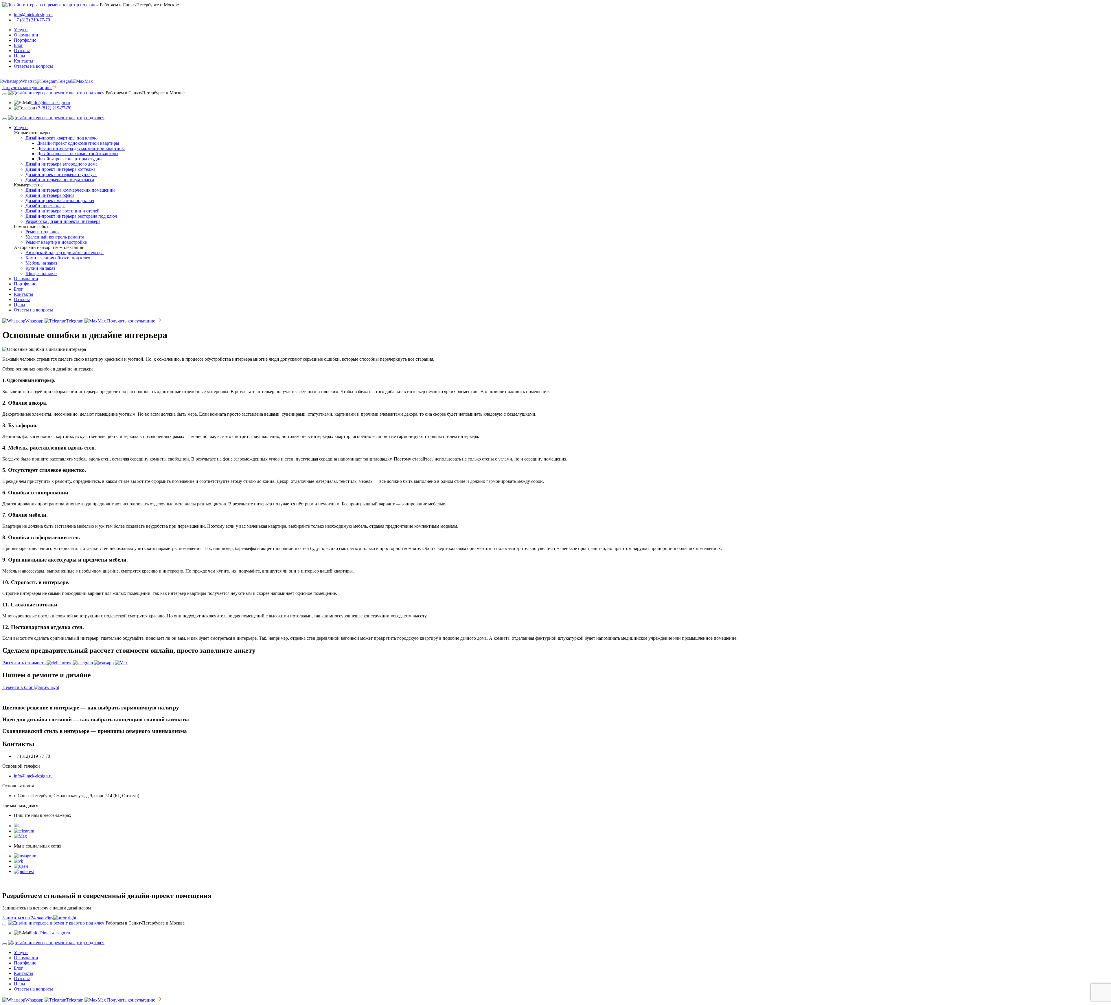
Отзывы (22, 50)
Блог (18, 45)
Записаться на (27, 917)
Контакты (23, 60)
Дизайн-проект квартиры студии (69, 158)
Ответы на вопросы (33, 66)
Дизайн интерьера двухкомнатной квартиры (81, 148)
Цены (19, 55)
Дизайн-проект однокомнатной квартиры (78, 143)
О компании (26, 34)
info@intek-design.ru (33, 14)
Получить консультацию (27, 87)
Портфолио (25, 40)
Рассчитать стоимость (24, 662)
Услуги (21, 29)
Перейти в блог (18, 687)
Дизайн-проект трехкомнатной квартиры (77, 153)
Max (88, 81)
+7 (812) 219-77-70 (32, 19)
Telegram (66, 81)
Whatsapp (34, 320)
